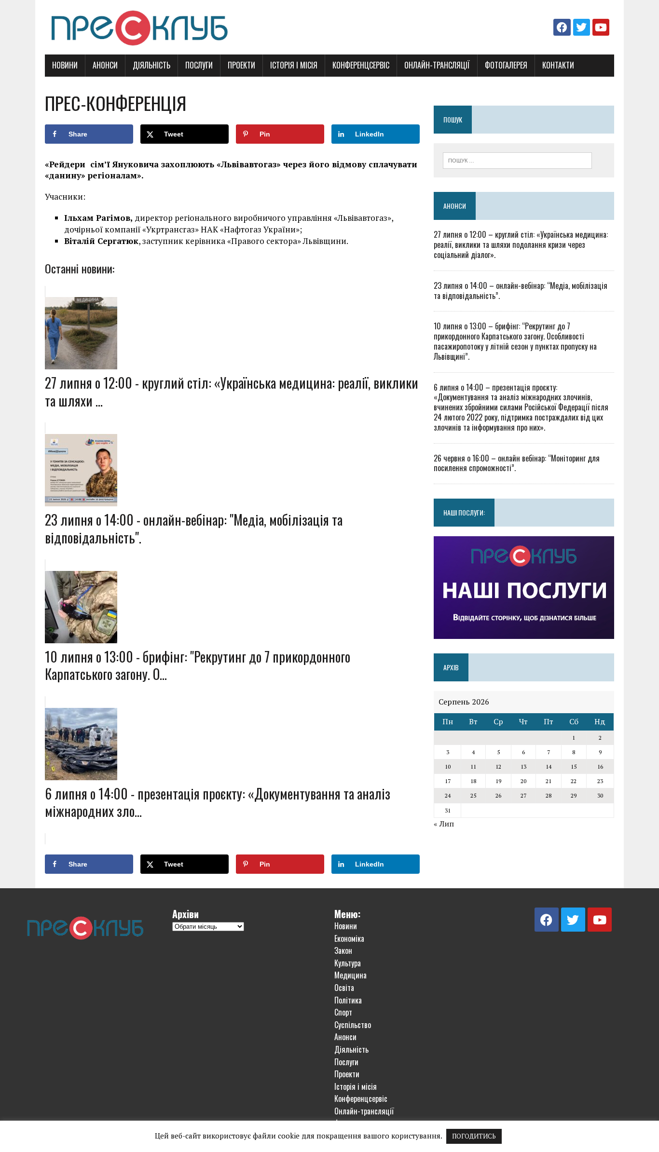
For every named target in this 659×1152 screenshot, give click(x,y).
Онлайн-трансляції (437, 65)
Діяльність (151, 65)
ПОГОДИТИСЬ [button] (474, 1136)
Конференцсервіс (360, 65)
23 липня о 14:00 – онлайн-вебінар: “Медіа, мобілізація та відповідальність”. (520, 290)
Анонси (105, 65)
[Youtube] (600, 27)
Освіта (344, 987)
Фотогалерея (506, 65)
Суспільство (352, 1024)
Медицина (350, 975)
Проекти (241, 65)
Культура (347, 963)
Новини (65, 65)
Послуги (199, 65)
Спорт (343, 1012)
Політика (348, 1000)
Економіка (349, 938)
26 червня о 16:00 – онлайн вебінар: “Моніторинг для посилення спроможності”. (517, 463)
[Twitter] (581, 27)
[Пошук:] (517, 159)
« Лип (444, 823)
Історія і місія (293, 65)
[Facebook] (561, 27)
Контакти (558, 65)
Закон (343, 950)
